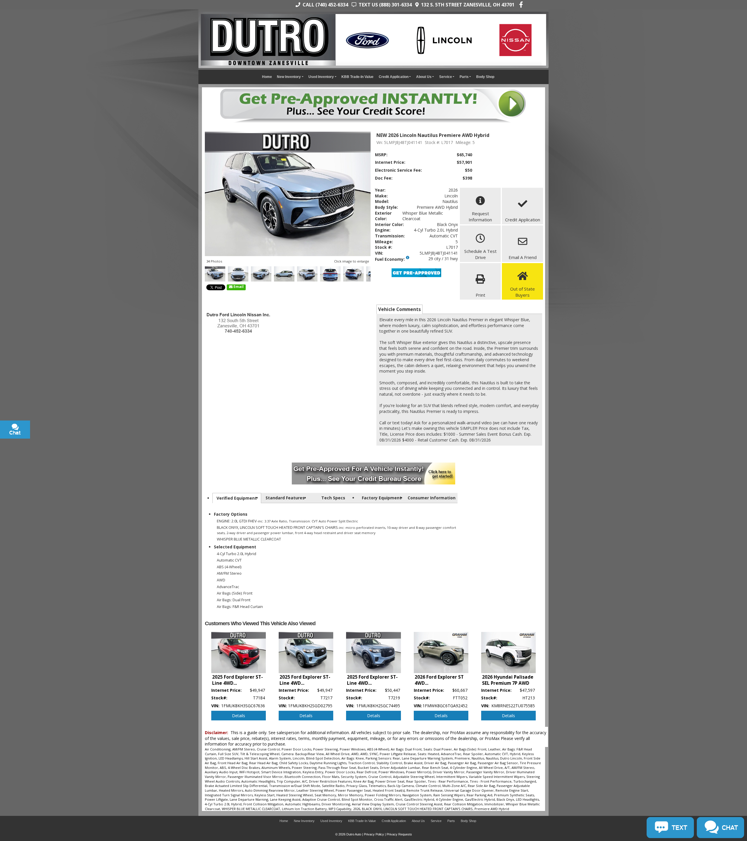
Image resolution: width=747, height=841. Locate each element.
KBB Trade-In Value (357, 77)
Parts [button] (464, 77)
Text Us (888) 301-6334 (384, 4)
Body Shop (485, 77)
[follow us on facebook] (521, 4)
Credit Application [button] (394, 77)
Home (267, 77)
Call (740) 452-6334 (324, 4)
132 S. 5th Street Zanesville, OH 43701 (466, 4)
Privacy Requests (399, 834)
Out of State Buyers (522, 292)
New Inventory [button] (289, 77)
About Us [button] (424, 77)
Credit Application (522, 220)
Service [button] (445, 77)
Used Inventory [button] (321, 77)
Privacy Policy (374, 834)
